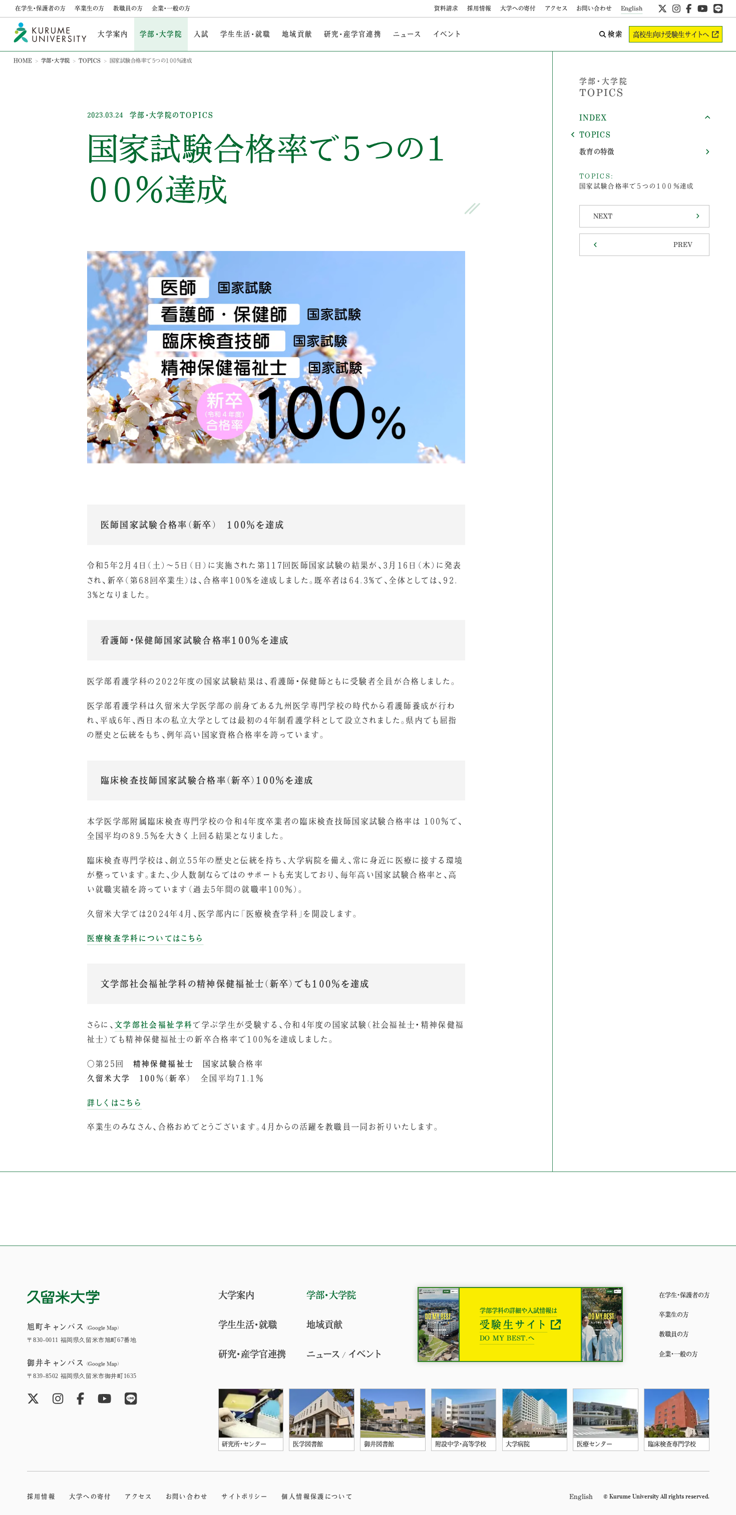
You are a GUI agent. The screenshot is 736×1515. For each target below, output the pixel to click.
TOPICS (90, 60)
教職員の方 (128, 8)
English (631, 8)
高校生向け (671, 34)
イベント (447, 34)
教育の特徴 (597, 151)
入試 (201, 34)
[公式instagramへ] (676, 8)
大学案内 (113, 34)
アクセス (556, 8)
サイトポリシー (244, 1497)
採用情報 (479, 8)
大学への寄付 (518, 8)
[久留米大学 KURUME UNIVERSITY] (50, 34)
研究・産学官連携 (353, 34)
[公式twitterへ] (662, 8)
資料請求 (446, 8)
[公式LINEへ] (717, 8)
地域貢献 (297, 34)
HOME (23, 60)
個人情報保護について (316, 1497)
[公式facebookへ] (688, 8)
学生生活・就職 (245, 34)
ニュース (407, 34)
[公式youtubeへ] (702, 8)
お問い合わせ (594, 8)
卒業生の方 (89, 8)
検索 (615, 34)
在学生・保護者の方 (40, 8)
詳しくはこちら (114, 1102)
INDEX (593, 117)
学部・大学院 (161, 34)
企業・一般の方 (171, 8)
